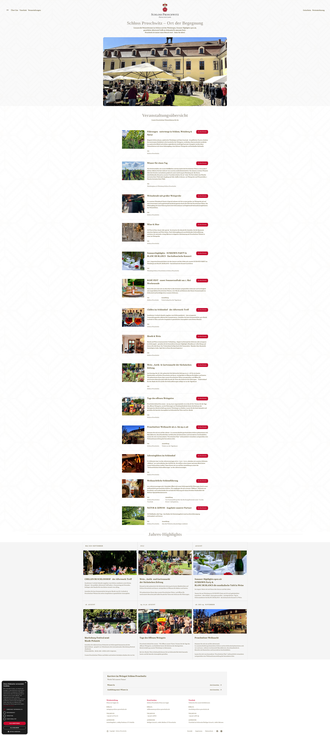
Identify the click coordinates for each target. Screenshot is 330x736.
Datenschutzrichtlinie (8, 705)
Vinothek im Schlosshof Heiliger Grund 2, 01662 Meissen (206, 722)
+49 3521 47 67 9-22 (112, 716)
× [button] (25, 682)
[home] (165, 10)
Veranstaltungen (34, 10)
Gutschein (307, 10)
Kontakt (189, 731)
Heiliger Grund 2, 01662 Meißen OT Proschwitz (161, 722)
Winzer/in (111, 685)
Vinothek (23, 10)
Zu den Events (202, 132)
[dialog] (15, 707)
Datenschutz (209, 731)
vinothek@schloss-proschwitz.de (199, 709)
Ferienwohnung (318, 10)
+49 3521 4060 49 (194, 716)
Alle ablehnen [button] (14, 727)
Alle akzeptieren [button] (14, 723)
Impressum (198, 731)
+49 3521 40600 (151, 716)
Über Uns (14, 10)
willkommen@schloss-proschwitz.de (158, 709)
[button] (8, 10)
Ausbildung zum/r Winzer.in (117, 690)
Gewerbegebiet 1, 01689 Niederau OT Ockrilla (120, 722)
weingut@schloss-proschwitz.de (117, 709)
